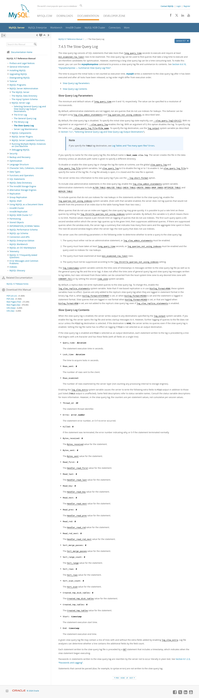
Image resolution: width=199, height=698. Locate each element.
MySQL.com (44, 16)
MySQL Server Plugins (22, 136)
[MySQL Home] (19, 12)
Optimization (15, 161)
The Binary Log (21, 122)
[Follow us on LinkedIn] (181, 16)
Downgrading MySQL (19, 77)
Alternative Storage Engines (22, 190)
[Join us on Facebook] (169, 16)
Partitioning (15, 218)
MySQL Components (21, 133)
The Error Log (20, 114)
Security (13, 153)
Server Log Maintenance (25, 129)
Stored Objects (16, 222)
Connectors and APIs (19, 237)
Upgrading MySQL (18, 74)
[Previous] (37, 35)
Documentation (88, 16)
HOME (122, 678)
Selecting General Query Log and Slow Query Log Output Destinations (30, 109)
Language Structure (19, 164)
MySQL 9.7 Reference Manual (70, 39)
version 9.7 (181, 40)
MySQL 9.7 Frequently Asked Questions (23, 256)
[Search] (35, 44)
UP (127, 678)
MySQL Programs (17, 85)
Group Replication (18, 197)
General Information (19, 66)
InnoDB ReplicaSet (18, 211)
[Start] (40, 35)
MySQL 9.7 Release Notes (17, 284)
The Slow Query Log (24, 125)
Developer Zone (114, 16)
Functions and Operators (21, 175)
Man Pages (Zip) (13, 305)
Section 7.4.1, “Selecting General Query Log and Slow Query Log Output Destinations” (102, 131)
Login (178, 6)
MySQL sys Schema (18, 233)
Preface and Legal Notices (22, 63)
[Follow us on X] (175, 16)
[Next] (48, 35)
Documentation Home (21, 52)
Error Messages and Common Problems (23, 262)
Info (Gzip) (11, 308)
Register (187, 6)
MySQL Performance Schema (23, 229)
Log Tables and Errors (133, 145)
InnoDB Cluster (16, 208)
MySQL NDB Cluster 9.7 (20, 215)
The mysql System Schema (25, 99)
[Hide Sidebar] (3, 35)
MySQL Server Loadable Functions (28, 140)
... (85, 39)
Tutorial (13, 81)
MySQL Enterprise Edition (21, 240)
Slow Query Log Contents (75, 89)
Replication (14, 193)
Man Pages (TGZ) (14, 302)
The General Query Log (25, 118)
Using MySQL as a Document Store (26, 204)
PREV (117, 678)
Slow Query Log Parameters (76, 83)
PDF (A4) (10, 299)
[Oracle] (18, 691)
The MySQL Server (20, 92)
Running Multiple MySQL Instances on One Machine (29, 145)
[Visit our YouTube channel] (187, 16)
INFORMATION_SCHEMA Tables (24, 226)
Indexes (13, 267)
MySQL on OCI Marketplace (22, 247)
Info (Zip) (10, 311)
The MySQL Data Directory (24, 96)
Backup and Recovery (19, 157)
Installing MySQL (17, 70)
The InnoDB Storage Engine (22, 186)
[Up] (44, 35)
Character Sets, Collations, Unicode (26, 168)
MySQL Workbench (18, 244)
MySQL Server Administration (23, 88)
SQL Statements (17, 179)
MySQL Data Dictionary (20, 182)
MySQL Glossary (17, 270)
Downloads (65, 16)
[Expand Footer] (7, 691)
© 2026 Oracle (33, 691)
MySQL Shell (15, 201)
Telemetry (14, 251)
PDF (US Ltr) (12, 296)
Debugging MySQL (21, 149)
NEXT (131, 678)
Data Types (14, 171)
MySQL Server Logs (21, 103)
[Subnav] (8, 66)
